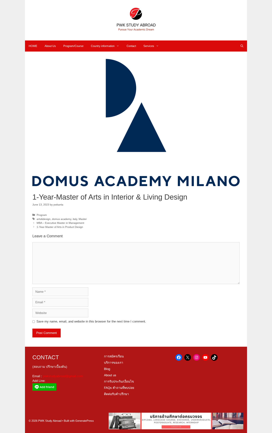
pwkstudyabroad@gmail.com (63, 376)
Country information (103, 45)
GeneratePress (84, 420)
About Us (50, 45)
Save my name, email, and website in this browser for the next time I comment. (91, 321)
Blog (107, 369)
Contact (131, 45)
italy (75, 219)
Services (148, 45)
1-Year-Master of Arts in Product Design (60, 226)
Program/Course (73, 45)
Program (42, 214)
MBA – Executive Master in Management (60, 222)
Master (83, 219)
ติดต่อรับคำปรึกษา (116, 394)
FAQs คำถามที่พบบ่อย (119, 388)
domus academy (61, 219)
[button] (242, 46)
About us (110, 375)
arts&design (44, 219)
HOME (33, 45)
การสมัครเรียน (114, 356)
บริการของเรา (113, 362)
